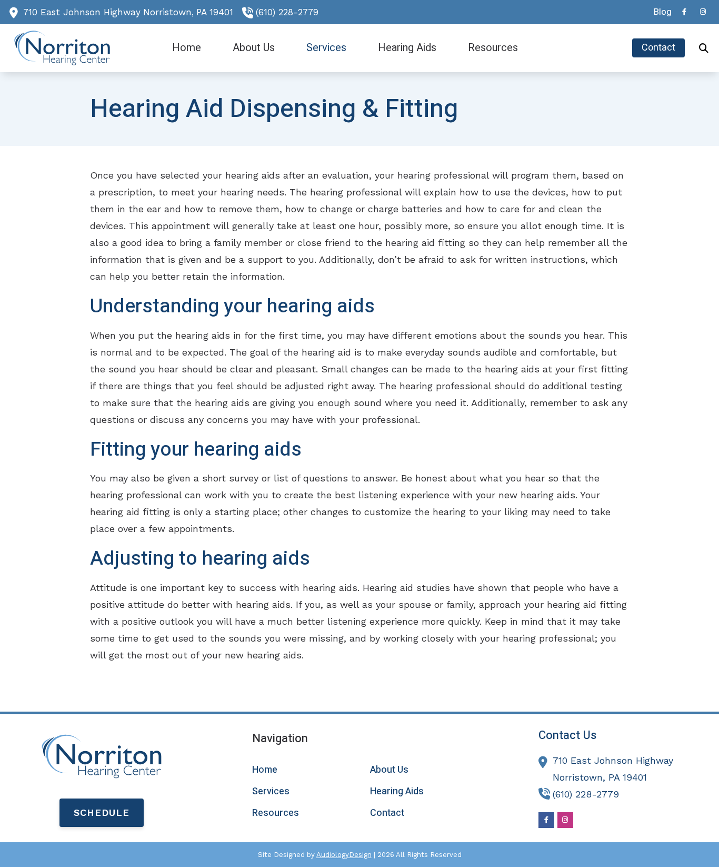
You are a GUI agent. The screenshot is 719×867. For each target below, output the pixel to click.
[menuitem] (660, 12)
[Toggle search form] (703, 48)
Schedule (101, 812)
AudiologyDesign (344, 855)
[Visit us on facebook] (684, 11)
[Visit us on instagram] (703, 11)
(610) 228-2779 (287, 12)
